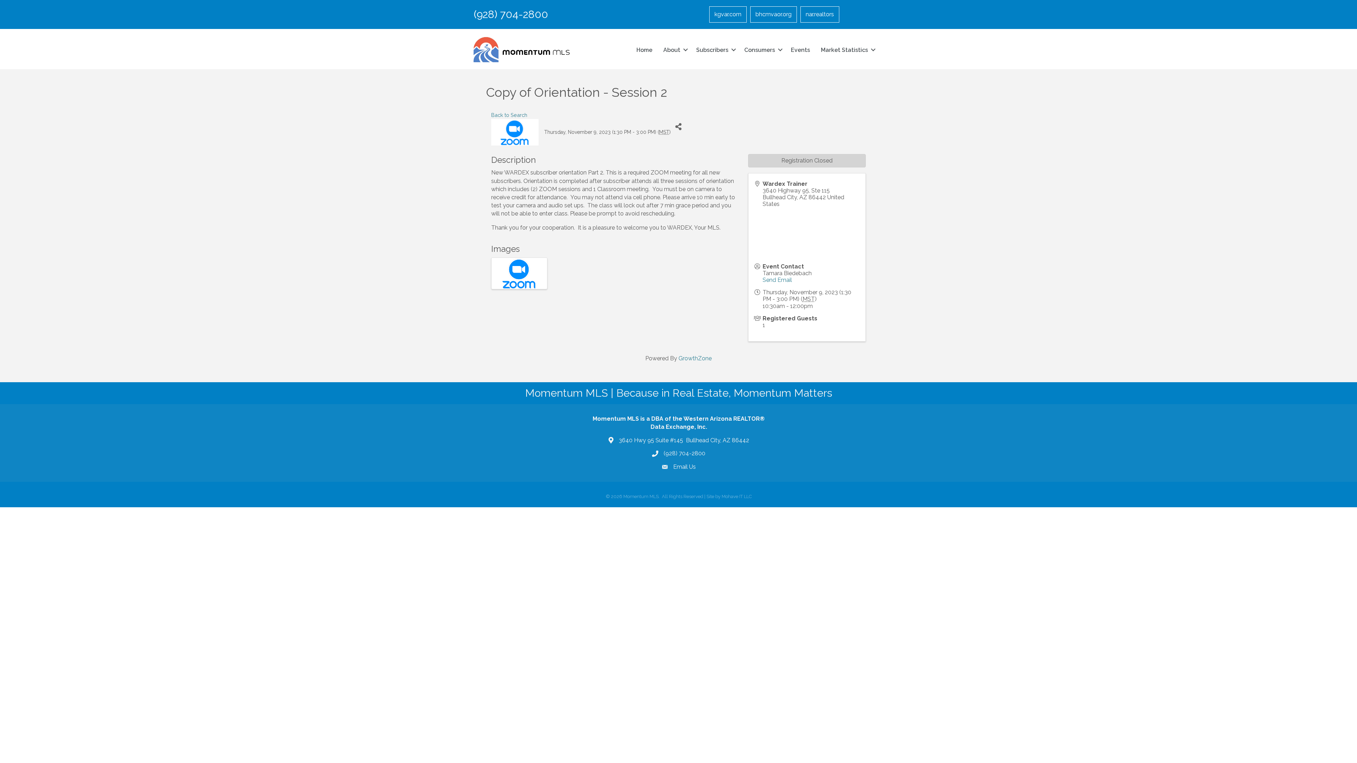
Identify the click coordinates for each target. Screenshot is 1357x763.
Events (800, 50)
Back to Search (509, 115)
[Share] (679, 127)
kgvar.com (728, 14)
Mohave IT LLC (737, 496)
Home (644, 50)
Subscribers (712, 50)
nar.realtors (820, 14)
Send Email (777, 280)
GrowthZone (695, 358)
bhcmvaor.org (774, 14)
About (671, 50)
